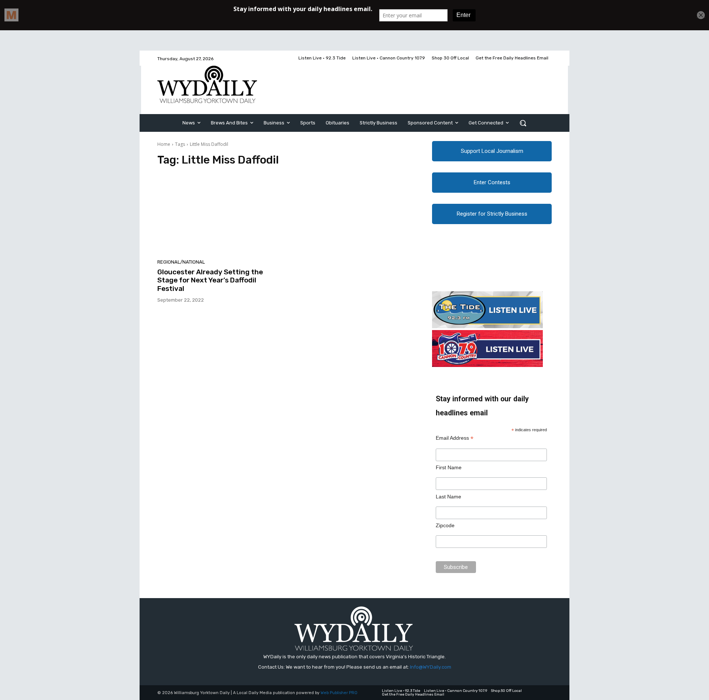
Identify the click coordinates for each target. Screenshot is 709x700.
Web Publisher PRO (339, 692)
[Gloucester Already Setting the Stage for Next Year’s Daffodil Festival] (219, 215)
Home (163, 144)
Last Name (448, 497)
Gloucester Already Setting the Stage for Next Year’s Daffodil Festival (210, 280)
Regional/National (181, 262)
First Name (449, 467)
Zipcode (445, 525)
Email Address (454, 438)
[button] (523, 123)
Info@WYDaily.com (430, 667)
